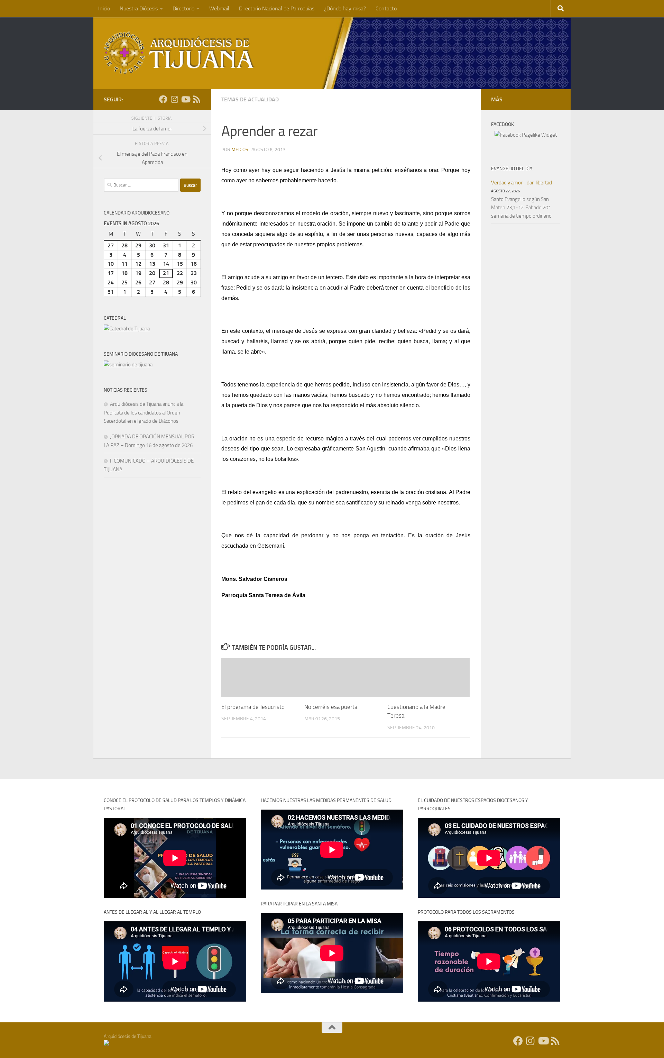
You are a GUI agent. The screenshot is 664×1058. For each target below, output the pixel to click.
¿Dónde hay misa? (345, 8)
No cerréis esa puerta (330, 706)
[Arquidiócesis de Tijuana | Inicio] (179, 52)
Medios (239, 150)
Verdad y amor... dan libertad (521, 183)
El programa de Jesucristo (253, 706)
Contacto (386, 8)
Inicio (104, 8)
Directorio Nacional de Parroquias (276, 8)
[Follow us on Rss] (196, 99)
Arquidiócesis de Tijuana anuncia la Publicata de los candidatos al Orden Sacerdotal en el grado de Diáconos (143, 412)
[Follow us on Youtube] (185, 99)
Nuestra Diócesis (139, 8)
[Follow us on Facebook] (163, 99)
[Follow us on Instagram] (174, 99)
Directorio (183, 8)
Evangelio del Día (511, 169)
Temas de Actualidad (250, 99)
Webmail (219, 8)
